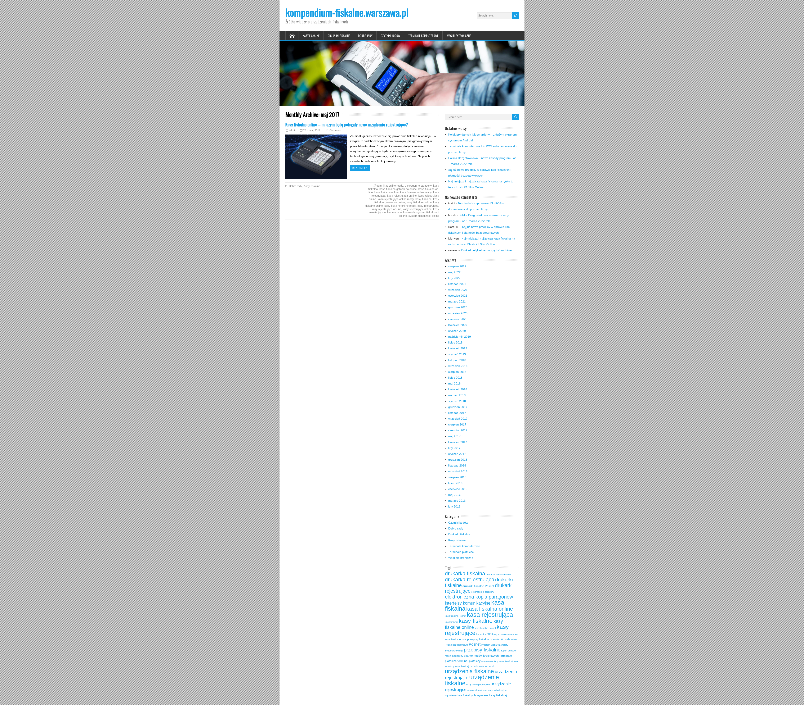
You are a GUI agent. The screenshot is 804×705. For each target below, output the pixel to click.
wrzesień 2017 (458, 418)
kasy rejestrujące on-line (386, 209)
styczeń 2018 (457, 401)
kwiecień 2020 (457, 325)
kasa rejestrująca (490, 614)
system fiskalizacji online (423, 215)
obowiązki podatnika (503, 639)
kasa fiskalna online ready (416, 192)
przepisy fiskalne (482, 649)
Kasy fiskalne (311, 35)
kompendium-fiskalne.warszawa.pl (346, 12)
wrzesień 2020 (458, 313)
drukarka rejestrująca (469, 579)
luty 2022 (454, 278)
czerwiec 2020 (457, 319)
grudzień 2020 (457, 307)
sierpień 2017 (457, 424)
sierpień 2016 (457, 477)
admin (292, 130)
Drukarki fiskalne (339, 35)
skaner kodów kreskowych (481, 655)
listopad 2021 (457, 284)
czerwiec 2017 (457, 430)
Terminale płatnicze (461, 552)
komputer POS (483, 634)
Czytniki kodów (390, 35)
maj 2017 (454, 436)
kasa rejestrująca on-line (402, 195)
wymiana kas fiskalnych (460, 695)
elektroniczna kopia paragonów (479, 597)
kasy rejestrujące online (417, 209)
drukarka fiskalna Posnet (498, 574)
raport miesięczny (454, 656)
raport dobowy (508, 650)
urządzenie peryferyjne (478, 684)
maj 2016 (454, 494)
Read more (360, 168)
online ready (407, 212)
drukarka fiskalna (465, 573)
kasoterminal (451, 622)
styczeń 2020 (457, 330)
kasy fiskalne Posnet (485, 628)
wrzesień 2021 (458, 289)
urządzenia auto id (482, 666)
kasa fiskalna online (386, 192)
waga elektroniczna (477, 690)
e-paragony (425, 185)
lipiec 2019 (455, 342)
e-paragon (411, 185)
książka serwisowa (502, 634)
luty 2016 (454, 506)
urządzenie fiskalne (472, 680)
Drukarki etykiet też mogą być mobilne (486, 250)
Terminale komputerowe (423, 35)
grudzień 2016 (457, 459)
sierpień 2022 (457, 266)
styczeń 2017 (457, 453)
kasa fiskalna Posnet (455, 616)
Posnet (475, 644)
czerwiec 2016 (457, 489)
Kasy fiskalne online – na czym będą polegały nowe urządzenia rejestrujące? (346, 124)
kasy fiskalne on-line (419, 202)
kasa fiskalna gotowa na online (398, 189)
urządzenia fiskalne (469, 671)
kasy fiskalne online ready (400, 205)
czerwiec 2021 (457, 295)
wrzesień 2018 (458, 366)
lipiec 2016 (455, 483)
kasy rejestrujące (427, 205)
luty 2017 (454, 448)
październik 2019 (459, 336)
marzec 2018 (457, 395)
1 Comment (334, 130)
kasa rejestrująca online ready (396, 199)
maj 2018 (454, 383)
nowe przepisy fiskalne (474, 639)
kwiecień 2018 (457, 389)
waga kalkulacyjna (497, 690)
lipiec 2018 (455, 377)
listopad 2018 (457, 360)
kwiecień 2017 (457, 442)
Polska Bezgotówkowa (456, 644)
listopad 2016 (457, 465)
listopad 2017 (457, 412)
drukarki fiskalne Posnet (478, 586)
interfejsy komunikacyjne (467, 603)
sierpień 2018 (457, 371)
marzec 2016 (457, 500)
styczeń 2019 (457, 354)
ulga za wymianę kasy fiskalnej (497, 661)
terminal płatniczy (469, 661)
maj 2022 (454, 272)
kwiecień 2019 (457, 348)
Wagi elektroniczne (459, 35)
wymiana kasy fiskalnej (492, 695)
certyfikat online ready (389, 185)
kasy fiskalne (423, 199)
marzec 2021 (457, 301)
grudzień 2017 (457, 407)
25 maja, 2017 (311, 130)
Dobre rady (365, 35)
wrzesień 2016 (458, 471)
